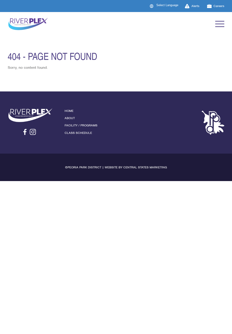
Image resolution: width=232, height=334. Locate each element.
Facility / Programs (81, 125)
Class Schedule (78, 133)
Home (69, 111)
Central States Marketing (145, 167)
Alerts (195, 6)
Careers (218, 6)
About (70, 118)
